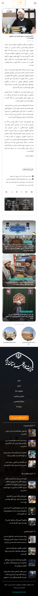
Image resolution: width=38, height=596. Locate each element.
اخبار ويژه (12, 176)
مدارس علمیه (19, 396)
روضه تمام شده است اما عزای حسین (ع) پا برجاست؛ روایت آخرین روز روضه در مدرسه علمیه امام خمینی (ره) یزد (15, 539)
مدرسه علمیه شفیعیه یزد (28, 342)
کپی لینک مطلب (28, 169)
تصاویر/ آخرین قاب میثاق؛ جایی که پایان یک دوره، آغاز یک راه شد (16, 521)
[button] (3, 3)
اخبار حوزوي (19, 176)
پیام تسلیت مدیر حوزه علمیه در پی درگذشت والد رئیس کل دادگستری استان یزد (16, 443)
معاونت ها (19, 391)
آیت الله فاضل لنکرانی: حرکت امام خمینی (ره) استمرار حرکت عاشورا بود (15, 464)
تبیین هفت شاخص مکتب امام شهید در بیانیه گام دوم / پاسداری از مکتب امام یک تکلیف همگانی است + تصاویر (15, 574)
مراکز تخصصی (19, 401)
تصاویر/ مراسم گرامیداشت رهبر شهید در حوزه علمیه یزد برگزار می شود (15, 454)
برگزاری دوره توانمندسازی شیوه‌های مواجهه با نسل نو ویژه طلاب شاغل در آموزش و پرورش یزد (15, 562)
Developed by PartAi (19, 592)
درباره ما (19, 406)
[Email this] (30, 192)
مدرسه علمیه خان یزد (9, 342)
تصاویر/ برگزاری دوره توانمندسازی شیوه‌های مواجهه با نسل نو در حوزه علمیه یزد (16, 551)
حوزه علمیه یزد (21, 182)
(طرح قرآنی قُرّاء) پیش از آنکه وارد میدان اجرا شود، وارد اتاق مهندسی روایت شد (19, 283)
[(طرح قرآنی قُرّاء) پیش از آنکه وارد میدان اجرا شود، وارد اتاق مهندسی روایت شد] (19, 255)
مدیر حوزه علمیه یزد (22, 185)
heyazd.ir (13, 179)
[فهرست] (35, 3)
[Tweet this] (21, 192)
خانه (19, 380)
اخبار (24, 176)
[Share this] (26, 192)
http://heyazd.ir (20, 179)
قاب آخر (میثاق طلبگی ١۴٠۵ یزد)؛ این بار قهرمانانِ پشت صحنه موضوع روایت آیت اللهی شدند (19, 316)
